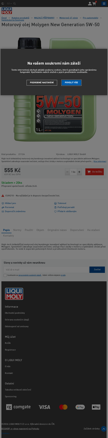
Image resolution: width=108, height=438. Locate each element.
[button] (71, 83)
